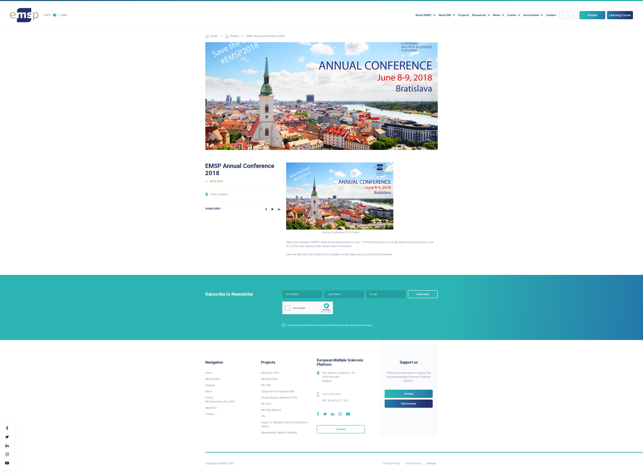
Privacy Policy (391, 463)
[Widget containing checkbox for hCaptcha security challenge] (307, 307)
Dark (63, 15)
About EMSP (423, 15)
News (496, 15)
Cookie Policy (413, 463)
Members (211, 407)
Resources (479, 15)
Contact (551, 15)
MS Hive (266, 403)
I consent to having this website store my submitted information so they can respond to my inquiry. (330, 325)
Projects (463, 15)
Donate (592, 15)
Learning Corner (620, 15)
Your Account (573, 15)
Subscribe (423, 294)
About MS (445, 15)
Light (47, 15)
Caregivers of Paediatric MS (277, 391)
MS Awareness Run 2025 (220, 401)
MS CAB (266, 385)
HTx (263, 416)
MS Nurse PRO (270, 372)
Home (214, 36)
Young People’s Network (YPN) (279, 397)
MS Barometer (269, 379)
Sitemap (431, 463)
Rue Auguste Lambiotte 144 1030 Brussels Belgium (338, 376)
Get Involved (531, 15)
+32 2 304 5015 (331, 394)
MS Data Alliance (271, 410)
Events (511, 15)
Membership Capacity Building (279, 432)
